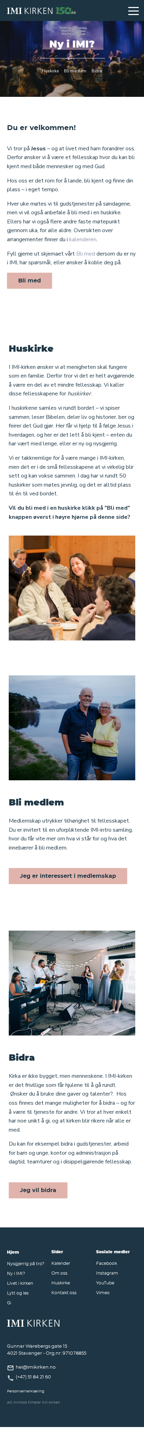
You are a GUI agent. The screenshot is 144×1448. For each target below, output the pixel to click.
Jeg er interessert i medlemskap (68, 876)
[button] (133, 10)
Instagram (107, 1273)
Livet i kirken (20, 1283)
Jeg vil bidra (38, 1190)
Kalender (60, 1263)
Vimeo (103, 1292)
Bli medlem (75, 71)
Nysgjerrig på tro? (25, 1263)
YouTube (105, 1282)
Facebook (106, 1263)
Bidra (97, 71)
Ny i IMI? (16, 1273)
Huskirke (50, 71)
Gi (9, 1302)
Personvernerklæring (25, 1391)
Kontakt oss (64, 1292)
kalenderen (82, 239)
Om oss (59, 1273)
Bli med (85, 254)
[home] (64, 10)
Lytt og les (18, 1293)
